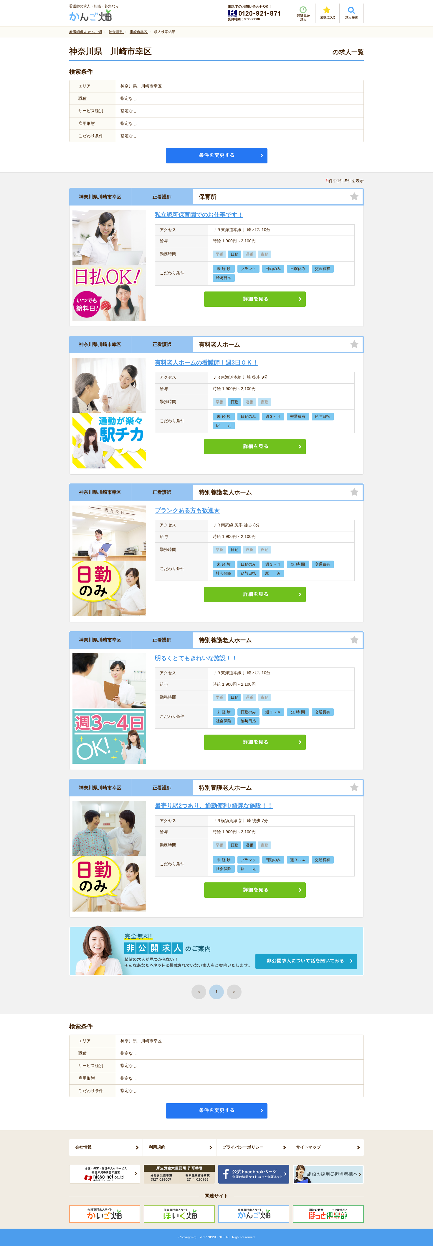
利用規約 (157, 1147)
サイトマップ (308, 1147)
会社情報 (83, 1147)
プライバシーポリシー (243, 1147)
